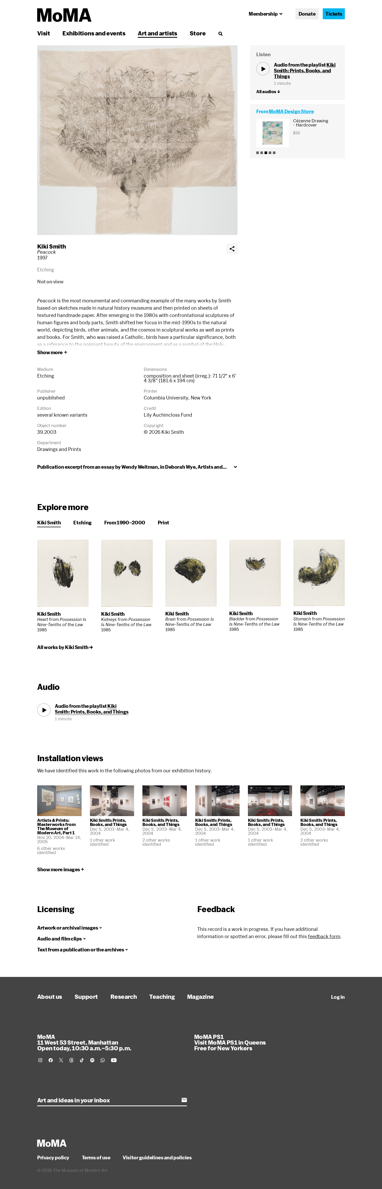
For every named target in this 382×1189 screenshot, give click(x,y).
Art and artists (157, 33)
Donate (307, 14)
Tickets (333, 14)
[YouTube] (114, 1060)
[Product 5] (274, 152)
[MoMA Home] (64, 15)
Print (163, 522)
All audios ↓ (268, 92)
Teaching (162, 996)
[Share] (232, 248)
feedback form (324, 936)
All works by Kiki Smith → (65, 647)
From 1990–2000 (124, 522)
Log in (338, 997)
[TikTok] (82, 1060)
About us (49, 996)
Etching (82, 522)
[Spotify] (92, 1060)
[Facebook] (51, 1060)
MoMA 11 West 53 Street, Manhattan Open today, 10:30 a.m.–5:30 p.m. (84, 1042)
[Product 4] (270, 152)
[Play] (263, 68)
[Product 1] (257, 152)
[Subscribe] (184, 1100)
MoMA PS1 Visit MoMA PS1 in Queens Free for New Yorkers (230, 1042)
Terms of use (96, 1157)
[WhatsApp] (103, 1060)
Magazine (200, 996)
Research (123, 996)
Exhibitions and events (93, 33)
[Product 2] (261, 152)
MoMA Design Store (291, 111)
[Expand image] (137, 140)
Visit (43, 33)
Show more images (58, 869)
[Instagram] (40, 1060)
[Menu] (220, 33)
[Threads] (71, 1060)
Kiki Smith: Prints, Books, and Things (304, 70)
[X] (61, 1060)
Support (86, 996)
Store (198, 33)
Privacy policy (53, 1157)
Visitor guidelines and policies (157, 1157)
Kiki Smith (51, 246)
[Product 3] (266, 152)
